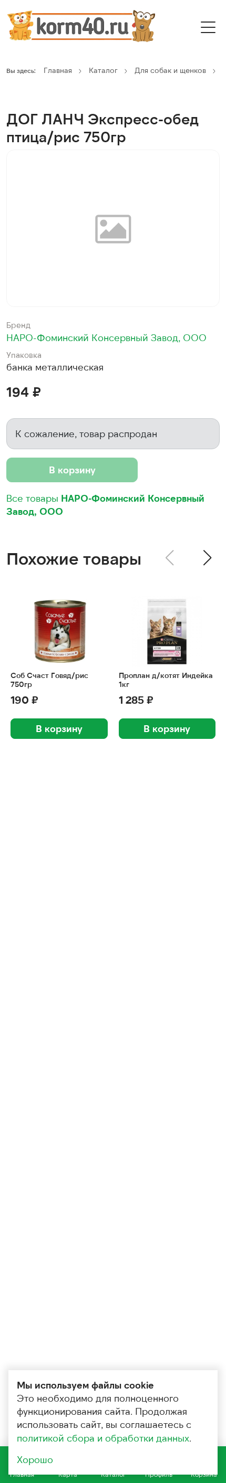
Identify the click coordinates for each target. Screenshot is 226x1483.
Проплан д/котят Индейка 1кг (166, 679)
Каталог (103, 70)
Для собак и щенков (170, 70)
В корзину (72, 469)
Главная (58, 70)
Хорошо (35, 1459)
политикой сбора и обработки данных (103, 1438)
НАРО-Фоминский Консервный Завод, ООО (106, 337)
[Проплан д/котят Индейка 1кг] (167, 631)
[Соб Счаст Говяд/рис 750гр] (59, 631)
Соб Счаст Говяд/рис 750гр (49, 679)
